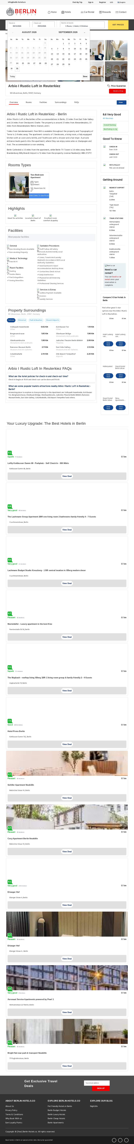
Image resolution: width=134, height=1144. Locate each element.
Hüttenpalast (107, 366)
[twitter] (120, 1140)
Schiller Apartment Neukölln (21, 785)
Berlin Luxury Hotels (56, 1114)
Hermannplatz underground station (114, 224)
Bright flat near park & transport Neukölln (27, 1053)
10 (75, 49)
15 (63, 54)
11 (80, 49)
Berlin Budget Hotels (57, 1110)
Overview (14, 102)
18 (80, 54)
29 (46, 63)
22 (63, 59)
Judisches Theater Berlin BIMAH (68, 395)
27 (34, 63)
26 (28, 63)
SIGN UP (101, 1088)
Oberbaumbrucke (48, 395)
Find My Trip (77, 2)
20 (52, 59)
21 (57, 59)
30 (11, 69)
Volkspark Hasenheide (73, 392)
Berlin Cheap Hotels (56, 1118)
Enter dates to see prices (39, 195)
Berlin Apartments (56, 1122)
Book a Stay (118, 91)
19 (86, 54)
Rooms (29, 102)
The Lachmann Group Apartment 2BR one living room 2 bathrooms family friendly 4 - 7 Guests (52, 517)
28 (40, 63)
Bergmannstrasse (19, 395)
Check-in (12, 23)
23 (69, 59)
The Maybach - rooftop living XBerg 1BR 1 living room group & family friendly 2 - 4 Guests (50, 677)
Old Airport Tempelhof (56, 397)
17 (75, 54)
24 (17, 63)
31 (17, 69)
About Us (9, 1106)
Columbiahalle (41, 397)
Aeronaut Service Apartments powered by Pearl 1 (31, 999)
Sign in (90, 2)
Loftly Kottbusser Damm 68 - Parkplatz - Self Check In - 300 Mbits (38, 463)
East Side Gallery (27, 397)
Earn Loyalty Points (13, 1122)
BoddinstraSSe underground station (114, 251)
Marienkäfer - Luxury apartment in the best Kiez (30, 624)
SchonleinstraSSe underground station (115, 238)
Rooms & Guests (67, 23)
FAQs (76, 102)
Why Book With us (13, 1118)
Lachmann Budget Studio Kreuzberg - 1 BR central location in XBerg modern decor (47, 570)
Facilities (43, 102)
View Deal (108, 344)
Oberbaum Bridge (33, 395)
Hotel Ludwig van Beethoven (108, 335)
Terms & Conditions (14, 1114)
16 (69, 54)
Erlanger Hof (13, 892)
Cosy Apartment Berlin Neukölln (23, 838)
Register (102, 2)
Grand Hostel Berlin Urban (120, 367)
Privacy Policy (11, 1110)
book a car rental (113, 278)
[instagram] (126, 1140)
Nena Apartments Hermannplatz (120, 399)
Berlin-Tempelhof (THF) (113, 193)
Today (12, 76)
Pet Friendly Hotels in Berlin (60, 1106)
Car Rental (88, 12)
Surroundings (60, 102)
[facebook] (114, 1140)
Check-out (37, 23)
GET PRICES (118, 24)
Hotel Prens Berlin (16, 731)
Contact (122, 12)
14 (57, 54)
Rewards (106, 12)
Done (85, 76)
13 (52, 54)
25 (23, 63)
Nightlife (94, 1106)
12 (86, 49)
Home (53, 12)
